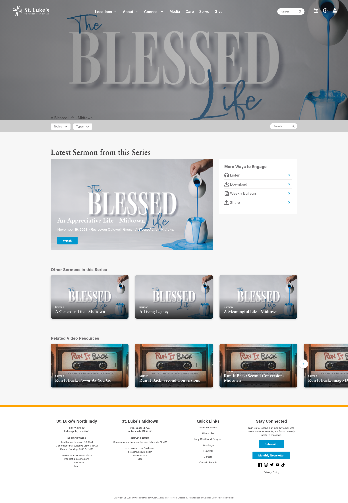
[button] (303, 363)
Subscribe (271, 444)
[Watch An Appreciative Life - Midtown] (132, 203)
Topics (58, 126)
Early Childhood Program (208, 439)
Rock (231, 497)
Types (80, 126)
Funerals (208, 450)
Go (300, 11)
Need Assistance (208, 427)
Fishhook (193, 497)
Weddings (208, 445)
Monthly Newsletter (271, 455)
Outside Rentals (208, 462)
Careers (208, 456)
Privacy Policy (271, 472)
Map (76, 466)
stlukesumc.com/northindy (77, 455)
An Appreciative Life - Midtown (101, 221)
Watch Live (208, 433)
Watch (67, 240)
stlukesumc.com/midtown (139, 448)
